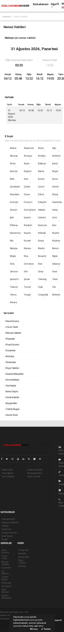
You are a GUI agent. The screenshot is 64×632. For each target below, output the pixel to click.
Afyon (41, 148)
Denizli (55, 186)
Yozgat (27, 294)
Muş (26, 256)
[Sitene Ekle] (41, 459)
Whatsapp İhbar (34, 473)
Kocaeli (27, 240)
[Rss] (30, 459)
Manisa (27, 248)
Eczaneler (11, 350)
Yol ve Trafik (12, 327)
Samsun (14, 271)
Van (54, 287)
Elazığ (55, 194)
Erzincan (14, 202)
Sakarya (56, 264)
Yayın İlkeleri (7, 473)
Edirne (41, 194)
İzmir (54, 217)
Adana (13, 148)
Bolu (26, 179)
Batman (14, 171)
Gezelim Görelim (9, 532)
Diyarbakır (14, 194)
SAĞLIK (5, 526)
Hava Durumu (12, 321)
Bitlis (12, 179)
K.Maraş (14, 225)
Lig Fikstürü (5, 572)
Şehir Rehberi (5, 590)
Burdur (41, 179)
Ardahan (56, 156)
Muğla (13, 256)
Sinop (40, 271)
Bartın (55, 163)
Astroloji (10, 356)
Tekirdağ (42, 279)
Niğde (55, 256)
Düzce (27, 194)
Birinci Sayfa (12, 391)
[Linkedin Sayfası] (25, 459)
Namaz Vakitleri (13, 333)
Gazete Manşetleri (15, 374)
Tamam (47, 629)
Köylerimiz (6, 529)
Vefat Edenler (12, 397)
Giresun (13, 210)
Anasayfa (6, 16)
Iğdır (12, 217)
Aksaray (14, 156)
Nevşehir (42, 256)
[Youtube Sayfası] (19, 459)
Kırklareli (56, 294)
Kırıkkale (42, 233)
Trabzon (14, 287)
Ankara (13, 302)
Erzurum (28, 202)
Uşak (40, 287)
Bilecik (41, 171)
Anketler (22, 553)
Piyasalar (10, 339)
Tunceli (27, 287)
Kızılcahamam (40, 4)
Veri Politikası (8, 476)
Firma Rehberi (12, 380)
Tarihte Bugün (12, 409)
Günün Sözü (12, 415)
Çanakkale (15, 186)
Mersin (55, 248)
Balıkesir (42, 163)
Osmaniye (29, 264)
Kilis (12, 240)
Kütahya (56, 240)
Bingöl (55, 171)
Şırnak (27, 279)
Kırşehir (55, 233)
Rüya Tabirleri (12, 368)
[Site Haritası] (35, 459)
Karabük (28, 225)
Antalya (42, 156)
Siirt (26, 271)
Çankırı (27, 186)
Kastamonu (15, 233)
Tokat (55, 279)
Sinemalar (6, 583)
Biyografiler (11, 403)
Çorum (41, 186)
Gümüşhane (30, 210)
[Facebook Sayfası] (3, 459)
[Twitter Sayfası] (8, 459)
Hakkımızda (7, 469)
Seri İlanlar (11, 385)
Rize (40, 264)
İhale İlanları (7, 536)
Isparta (27, 217)
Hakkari (41, 210)
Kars (54, 225)
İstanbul (42, 217)
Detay (35, 629)
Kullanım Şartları (35, 469)
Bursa (55, 179)
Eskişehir (42, 202)
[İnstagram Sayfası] (14, 459)
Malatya (14, 248)
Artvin (13, 163)
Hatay (55, 210)
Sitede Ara (23, 550)
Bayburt (28, 171)
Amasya (28, 156)
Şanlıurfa (14, 279)
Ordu (12, 264)
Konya (41, 240)
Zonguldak (43, 294)
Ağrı (54, 148)
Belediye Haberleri (10, 522)
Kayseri (27, 233)
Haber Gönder (33, 476)
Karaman (42, 225)
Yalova (13, 294)
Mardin (41, 248)
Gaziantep (57, 202)
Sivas (54, 271)
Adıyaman (29, 148)
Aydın (26, 163)
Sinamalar (11, 362)
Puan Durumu (12, 344)
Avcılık (5, 539)
